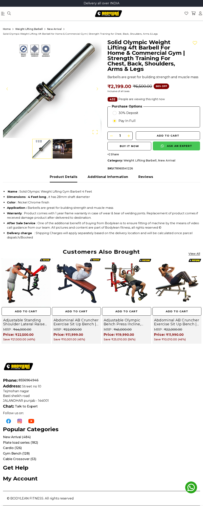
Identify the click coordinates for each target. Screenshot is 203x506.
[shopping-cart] (193, 13)
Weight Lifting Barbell (140, 160)
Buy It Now (129, 146)
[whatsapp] (191, 487)
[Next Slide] (97, 88)
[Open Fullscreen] (95, 132)
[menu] (9, 13)
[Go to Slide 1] (42, 149)
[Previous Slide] (7, 88)
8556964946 (28, 380)
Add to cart (168, 135)
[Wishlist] (186, 13)
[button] (52, 89)
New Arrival (166, 160)
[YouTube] (31, 421)
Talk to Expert (26, 406)
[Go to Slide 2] (62, 149)
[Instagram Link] (19, 421)
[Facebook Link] (8, 421)
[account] (200, 13)
